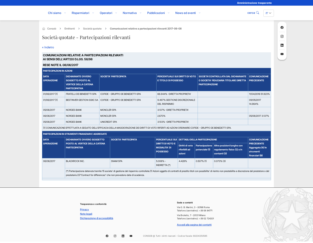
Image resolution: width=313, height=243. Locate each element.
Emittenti (69, 28)
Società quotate (92, 28)
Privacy (84, 209)
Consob (51, 28)
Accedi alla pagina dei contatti (194, 224)
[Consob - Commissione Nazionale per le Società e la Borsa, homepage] (41, 13)
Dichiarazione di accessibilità (96, 218)
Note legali (86, 213)
